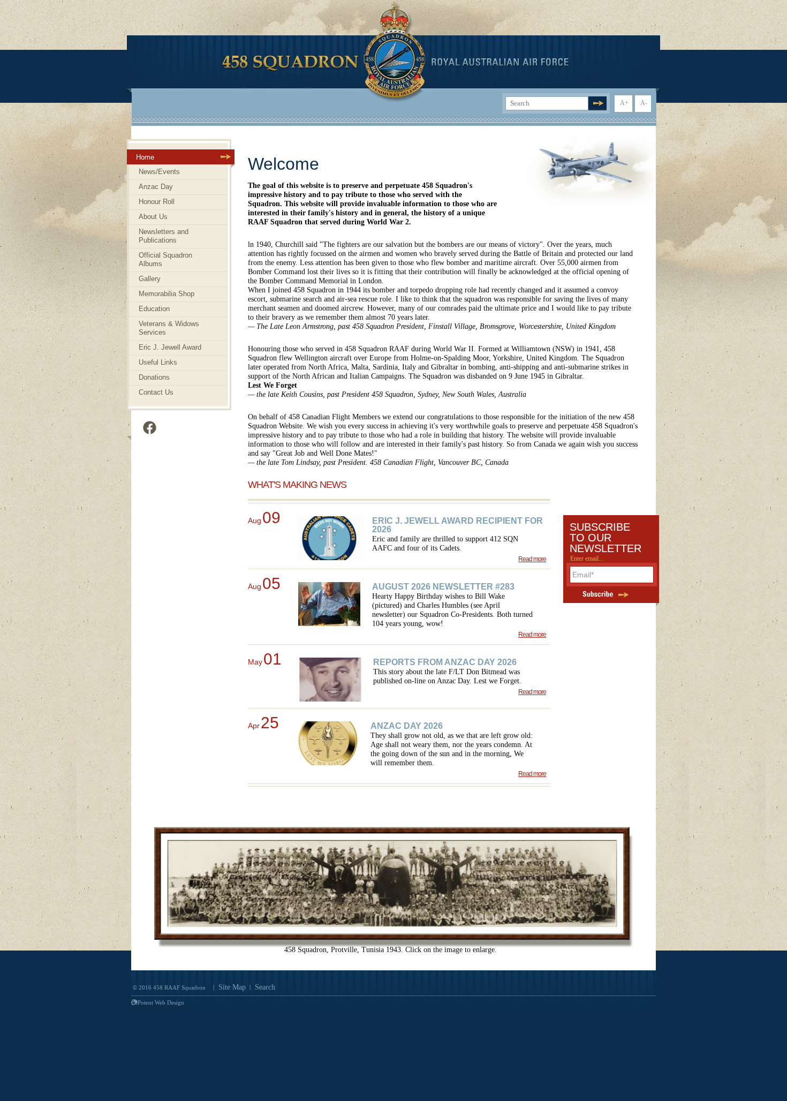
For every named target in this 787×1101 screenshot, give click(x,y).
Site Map (232, 987)
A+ (624, 103)
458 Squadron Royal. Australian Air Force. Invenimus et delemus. (395, 52)
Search (265, 987)
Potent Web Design (161, 1002)
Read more (532, 559)
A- (643, 103)
